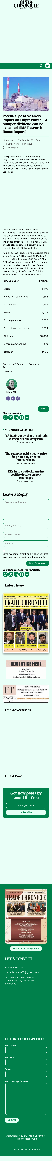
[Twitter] (47, 65)
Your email (10, 1057)
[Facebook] (21, 417)
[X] (10, 417)
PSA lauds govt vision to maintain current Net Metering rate (26, 437)
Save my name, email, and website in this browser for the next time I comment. (25, 555)
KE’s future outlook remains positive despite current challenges (26, 474)
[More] (27, 417)
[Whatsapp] (5, 417)
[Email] (13, 398)
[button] (4, 66)
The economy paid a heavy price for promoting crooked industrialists (26, 456)
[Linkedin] (16, 417)
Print (43, 409)
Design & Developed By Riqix (26, 1149)
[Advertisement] (26, 35)
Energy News (12, 144)
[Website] (18, 398)
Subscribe (26, 812)
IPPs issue (27, 144)
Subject (8, 1069)
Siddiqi (9, 140)
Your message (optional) (17, 1081)
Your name (10, 1045)
